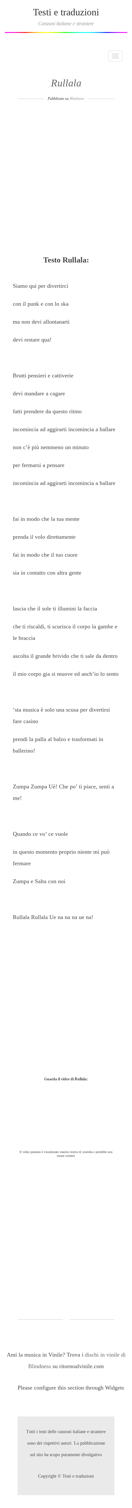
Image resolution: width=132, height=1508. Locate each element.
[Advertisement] (66, 180)
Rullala (66, 83)
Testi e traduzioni (66, 12)
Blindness (77, 98)
